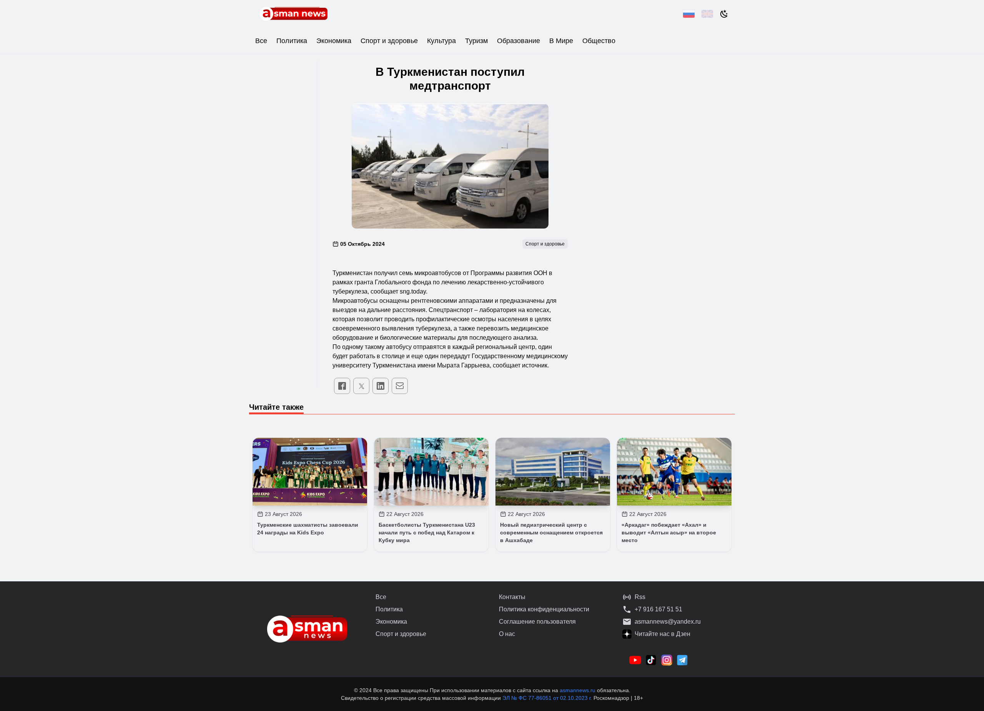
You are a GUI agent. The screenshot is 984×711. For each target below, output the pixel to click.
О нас (507, 634)
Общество (598, 41)
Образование (518, 41)
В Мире (561, 41)
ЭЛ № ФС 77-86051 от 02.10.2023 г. (547, 698)
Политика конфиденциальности (544, 609)
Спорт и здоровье (389, 41)
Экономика (333, 41)
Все (261, 41)
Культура (441, 41)
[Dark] (724, 14)
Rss (640, 597)
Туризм (476, 41)
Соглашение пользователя (537, 621)
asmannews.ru (577, 690)
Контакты (512, 597)
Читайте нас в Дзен (662, 634)
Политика (291, 41)
